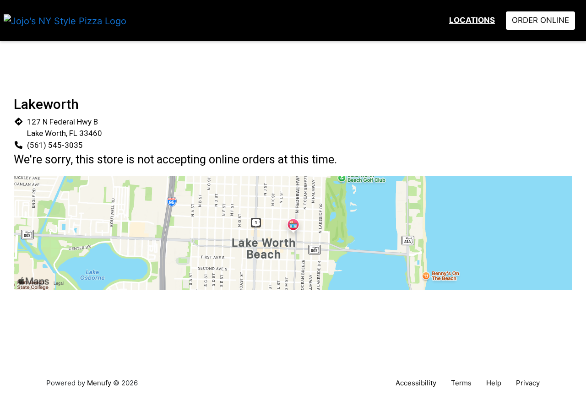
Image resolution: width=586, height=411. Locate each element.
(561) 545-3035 (55, 145)
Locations (472, 20)
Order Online (540, 20)
